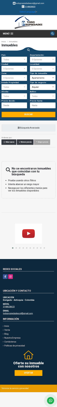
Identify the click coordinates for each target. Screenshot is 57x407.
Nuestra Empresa (12, 338)
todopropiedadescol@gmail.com (18, 313)
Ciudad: (5, 64)
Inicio (3, 42)
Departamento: (37, 55)
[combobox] (14, 60)
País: (3, 55)
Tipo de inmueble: (39, 73)
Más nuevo (9, 142)
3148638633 (30, 7)
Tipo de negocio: (38, 83)
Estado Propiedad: (10, 83)
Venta (7, 330)
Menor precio (26, 142)
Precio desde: (8, 101)
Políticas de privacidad (14, 345)
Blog (6, 334)
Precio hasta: (36, 101)
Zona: (4, 73)
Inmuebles (13, 42)
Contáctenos (10, 342)
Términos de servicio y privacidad (14, 388)
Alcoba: (5, 92)
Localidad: (35, 64)
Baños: (33, 92)
